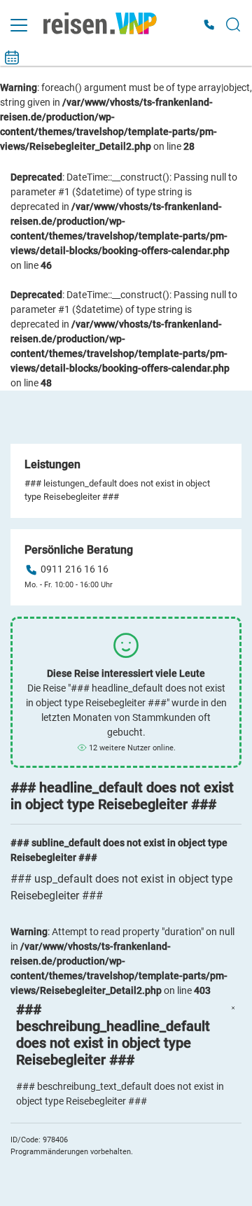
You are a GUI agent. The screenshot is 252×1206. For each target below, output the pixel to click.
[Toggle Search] (233, 24)
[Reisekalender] (12, 57)
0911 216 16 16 (74, 569)
